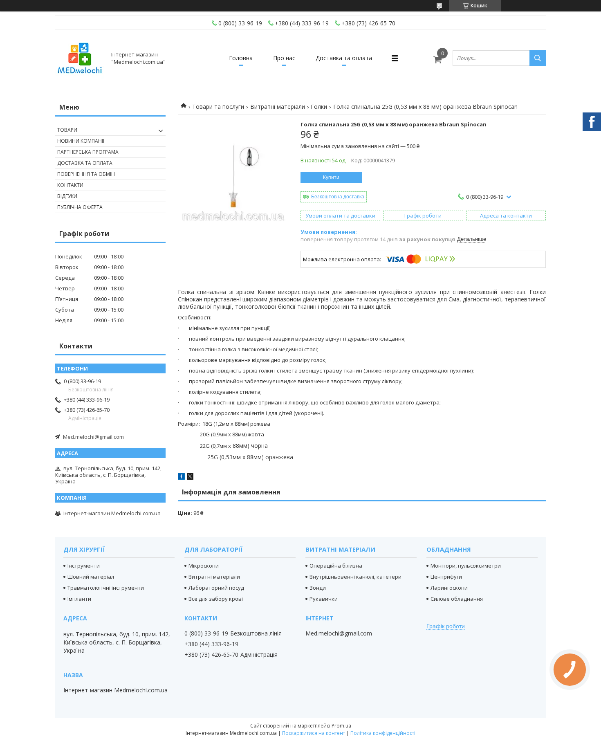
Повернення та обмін (86, 174)
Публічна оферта (80, 207)
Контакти (70, 185)
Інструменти (83, 565)
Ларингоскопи (449, 587)
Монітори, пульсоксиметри (466, 565)
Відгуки (67, 196)
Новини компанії (80, 140)
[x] (190, 477)
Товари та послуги (218, 106)
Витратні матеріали (277, 106)
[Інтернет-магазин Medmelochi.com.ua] (79, 58)
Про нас (284, 58)
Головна (241, 58)
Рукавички (323, 598)
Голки (319, 106)
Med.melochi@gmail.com (93, 436)
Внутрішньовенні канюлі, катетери (355, 576)
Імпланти (79, 598)
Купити (331, 177)
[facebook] (181, 477)
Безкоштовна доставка (337, 197)
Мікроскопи (203, 565)
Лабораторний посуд (216, 587)
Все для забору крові (215, 598)
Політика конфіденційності (382, 733)
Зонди (317, 587)
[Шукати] (537, 58)
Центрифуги (446, 576)
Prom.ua (341, 725)
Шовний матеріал (90, 576)
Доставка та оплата (344, 58)
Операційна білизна (335, 565)
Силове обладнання (457, 598)
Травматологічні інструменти (105, 587)
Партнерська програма (88, 151)
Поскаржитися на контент (313, 733)
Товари (67, 129)
